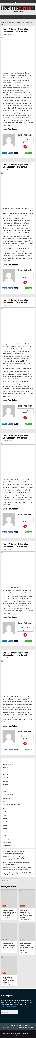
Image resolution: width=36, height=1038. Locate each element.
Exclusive (5, 784)
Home (6, 1025)
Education (6, 781)
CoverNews (25, 1033)
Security (5, 828)
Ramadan (5, 825)
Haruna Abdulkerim (8, 34)
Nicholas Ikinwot (7, 917)
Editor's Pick (6, 777)
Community (6, 774)
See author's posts (25, 140)
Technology (6, 839)
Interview (5, 801)
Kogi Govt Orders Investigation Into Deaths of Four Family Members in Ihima (18, 874)
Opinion (5, 815)
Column (5, 771)
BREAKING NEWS (8, 764)
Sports (4, 835)
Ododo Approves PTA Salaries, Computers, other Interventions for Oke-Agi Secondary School (17, 868)
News (4, 811)
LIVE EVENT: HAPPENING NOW (12, 805)
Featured (5, 788)
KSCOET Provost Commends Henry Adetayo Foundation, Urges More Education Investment (16, 858)
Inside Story (6, 951)
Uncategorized (7, 842)
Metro (4, 808)
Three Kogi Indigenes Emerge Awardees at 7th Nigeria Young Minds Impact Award (16, 852)
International (6, 798)
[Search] (33, 16)
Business (5, 767)
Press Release (7, 822)
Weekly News (7, 845)
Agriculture (6, 760)
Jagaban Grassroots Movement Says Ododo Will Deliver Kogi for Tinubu (16, 863)
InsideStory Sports (8, 794)
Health (5, 791)
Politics (5, 818)
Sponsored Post (7, 832)
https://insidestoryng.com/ (8, 1006)
